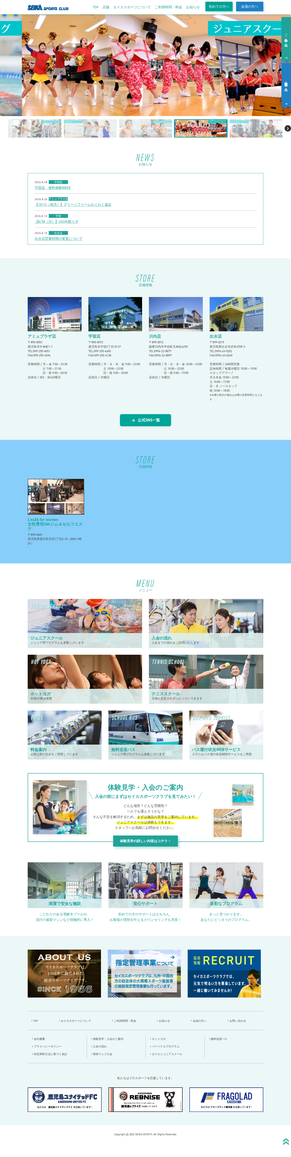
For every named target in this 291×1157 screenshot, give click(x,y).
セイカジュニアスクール (167, 1054)
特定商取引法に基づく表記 (50, 1054)
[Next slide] (288, 128)
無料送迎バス (219, 1039)
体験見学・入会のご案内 (108, 1039)
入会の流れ (100, 1046)
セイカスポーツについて (132, 7)
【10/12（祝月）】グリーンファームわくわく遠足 (73, 204)
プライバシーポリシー (48, 1046)
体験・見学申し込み (286, 84)
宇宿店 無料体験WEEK (53, 188)
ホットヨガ (159, 1039)
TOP (95, 7)
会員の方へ (249, 6)
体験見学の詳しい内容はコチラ (145, 841)
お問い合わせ (237, 1021)
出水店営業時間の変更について (58, 239)
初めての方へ (219, 6)
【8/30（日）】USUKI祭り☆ (57, 222)
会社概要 (39, 1039)
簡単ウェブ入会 (102, 1054)
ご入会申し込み (286, 38)
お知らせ (193, 7)
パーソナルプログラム (166, 1046)
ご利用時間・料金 (168, 7)
